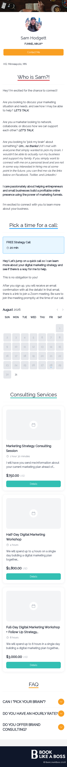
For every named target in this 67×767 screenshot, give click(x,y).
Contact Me (33, 52)
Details (33, 484)
